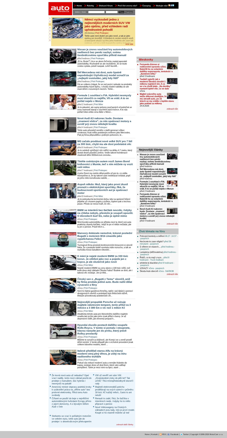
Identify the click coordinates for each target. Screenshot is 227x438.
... (117, 66)
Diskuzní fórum (106, 6)
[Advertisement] (152, 130)
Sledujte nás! (162, 6)
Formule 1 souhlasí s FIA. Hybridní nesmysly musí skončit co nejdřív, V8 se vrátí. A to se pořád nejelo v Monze (104, 98)
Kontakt (154, 434)
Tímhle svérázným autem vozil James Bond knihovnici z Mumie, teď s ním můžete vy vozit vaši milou (105, 164)
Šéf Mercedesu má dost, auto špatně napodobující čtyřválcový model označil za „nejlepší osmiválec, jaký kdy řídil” (103, 75)
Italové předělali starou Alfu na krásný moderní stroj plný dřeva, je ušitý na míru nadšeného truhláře (102, 353)
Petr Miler (98, 104)
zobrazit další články (124, 424)
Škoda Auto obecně (149, 271)
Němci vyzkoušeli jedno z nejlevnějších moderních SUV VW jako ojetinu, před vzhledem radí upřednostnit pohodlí (107, 24)
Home (79, 6)
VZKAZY (144, 268)
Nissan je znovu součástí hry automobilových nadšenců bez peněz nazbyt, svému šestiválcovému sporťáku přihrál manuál (105, 52)
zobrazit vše (172, 109)
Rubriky (90, 6)
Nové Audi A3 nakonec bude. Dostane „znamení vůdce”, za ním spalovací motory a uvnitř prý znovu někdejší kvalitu (104, 121)
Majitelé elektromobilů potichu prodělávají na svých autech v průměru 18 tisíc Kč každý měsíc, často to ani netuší (114, 391)
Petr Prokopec (102, 33)
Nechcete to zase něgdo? (152, 241)
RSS (164, 434)
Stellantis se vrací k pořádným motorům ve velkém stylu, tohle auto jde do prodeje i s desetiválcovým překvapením (71, 419)
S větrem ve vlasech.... (150, 247)
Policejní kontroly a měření (152, 236)
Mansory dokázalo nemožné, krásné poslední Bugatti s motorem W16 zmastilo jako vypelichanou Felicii (104, 236)
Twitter (185, 434)
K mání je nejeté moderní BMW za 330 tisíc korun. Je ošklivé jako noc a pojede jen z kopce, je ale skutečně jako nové (102, 259)
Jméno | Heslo (80, 12)
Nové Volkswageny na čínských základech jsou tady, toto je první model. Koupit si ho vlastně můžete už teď (115, 410)
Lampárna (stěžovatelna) (151, 252)
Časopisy (146, 6)
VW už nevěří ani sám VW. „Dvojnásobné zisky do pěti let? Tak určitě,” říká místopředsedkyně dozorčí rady (114, 379)
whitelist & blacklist (149, 263)
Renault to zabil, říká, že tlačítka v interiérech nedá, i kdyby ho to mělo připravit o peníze (112, 401)
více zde (129, 44)
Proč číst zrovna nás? (127, 6)
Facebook (174, 434)
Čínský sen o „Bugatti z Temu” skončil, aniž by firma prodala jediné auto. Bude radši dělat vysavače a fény (104, 282)
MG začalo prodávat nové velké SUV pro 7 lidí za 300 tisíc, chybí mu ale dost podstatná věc (104, 143)
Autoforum (60, 4)
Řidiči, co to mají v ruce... (151, 257)
